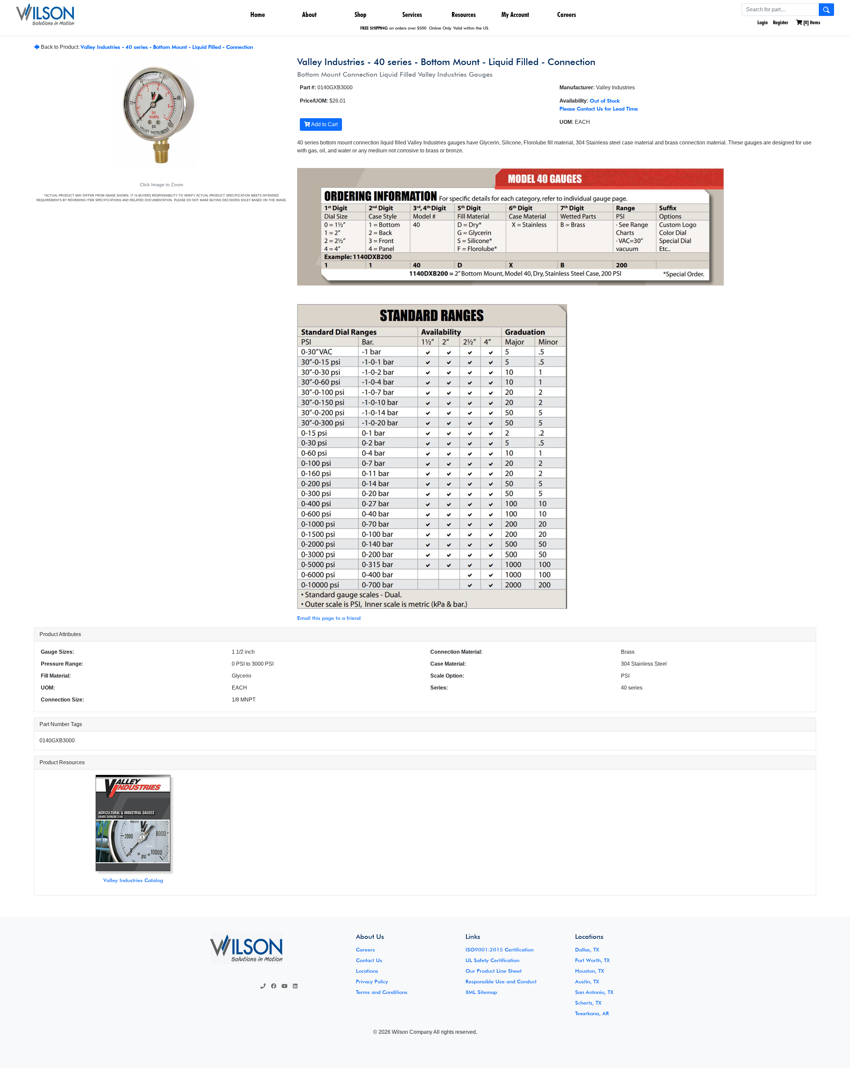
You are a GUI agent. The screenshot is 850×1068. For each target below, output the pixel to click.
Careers (566, 14)
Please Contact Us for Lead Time (598, 109)
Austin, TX (587, 981)
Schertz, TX (588, 1003)
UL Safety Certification (492, 960)
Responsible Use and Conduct (501, 981)
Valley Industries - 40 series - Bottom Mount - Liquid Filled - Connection (167, 47)
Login (762, 22)
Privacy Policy (372, 981)
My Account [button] (515, 14)
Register (780, 22)
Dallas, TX (587, 949)
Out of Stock (605, 101)
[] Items (811, 22)
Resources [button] (464, 14)
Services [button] (412, 14)
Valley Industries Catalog (133, 880)
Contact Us (369, 960)
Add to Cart (324, 124)
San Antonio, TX (594, 992)
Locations (367, 971)
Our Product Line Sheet (494, 971)
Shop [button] (361, 14)
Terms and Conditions (381, 992)
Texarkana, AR (592, 1013)
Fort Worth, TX (592, 960)
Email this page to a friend (329, 618)
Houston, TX (589, 971)
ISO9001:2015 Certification (500, 949)
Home (257, 14)
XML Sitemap (481, 992)
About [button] (309, 14)
